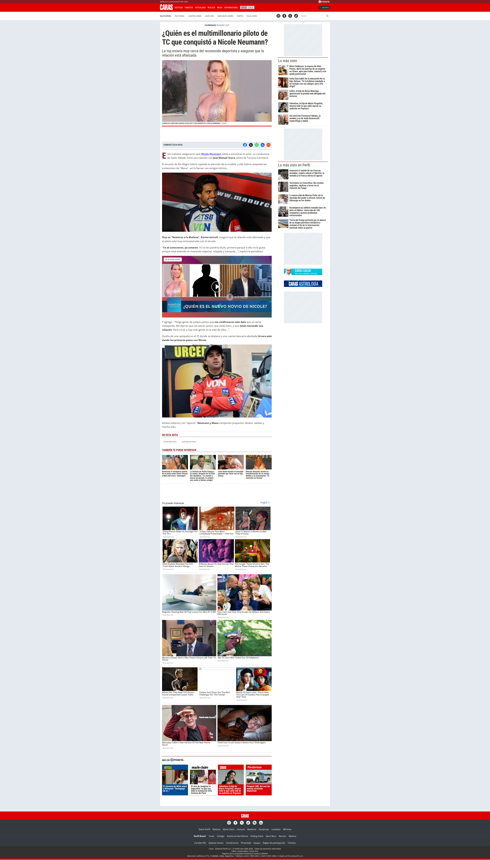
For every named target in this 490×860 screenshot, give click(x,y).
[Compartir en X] (251, 145)
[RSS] (254, 823)
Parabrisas (264, 829)
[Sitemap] (261, 823)
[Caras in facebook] (284, 16)
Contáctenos (232, 842)
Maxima (292, 836)
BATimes (287, 829)
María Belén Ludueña (225, 16)
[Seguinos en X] (290, 16)
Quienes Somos (216, 842)
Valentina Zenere (194, 16)
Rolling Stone (257, 836)
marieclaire (203, 768)
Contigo (220, 836)
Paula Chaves (252, 16)
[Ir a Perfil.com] (324, 2)
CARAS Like (247, 7)
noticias (175, 768)
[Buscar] (327, 16)
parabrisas (259, 768)
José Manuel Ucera (189, 441)
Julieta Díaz (209, 16)
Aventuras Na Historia (237, 836)
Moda (219, 7)
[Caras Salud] (303, 274)
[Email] (268, 145)
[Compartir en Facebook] (245, 145)
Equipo (257, 842)
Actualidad (200, 7)
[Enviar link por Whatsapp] (257, 145)
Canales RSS (200, 842)
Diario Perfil (204, 829)
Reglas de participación (274, 842)
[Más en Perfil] (177, 760)
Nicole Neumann (170, 441)
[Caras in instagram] (278, 16)
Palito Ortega (165, 16)
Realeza (211, 7)
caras (231, 768)
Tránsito (292, 842)
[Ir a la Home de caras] (166, 9)
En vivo (325, 7)
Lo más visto (287, 61)
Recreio (282, 836)
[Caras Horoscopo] (303, 286)
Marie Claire (228, 829)
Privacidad (246, 842)
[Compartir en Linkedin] (263, 145)
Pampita (240, 16)
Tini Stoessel (180, 16)
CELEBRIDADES (210, 25)
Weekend (251, 829)
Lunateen (276, 829)
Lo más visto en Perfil (294, 165)
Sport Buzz (271, 836)
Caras (211, 836)
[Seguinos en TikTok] (296, 16)
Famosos (189, 7)
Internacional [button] (231, 7)
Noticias (179, 7)
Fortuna (241, 829)
